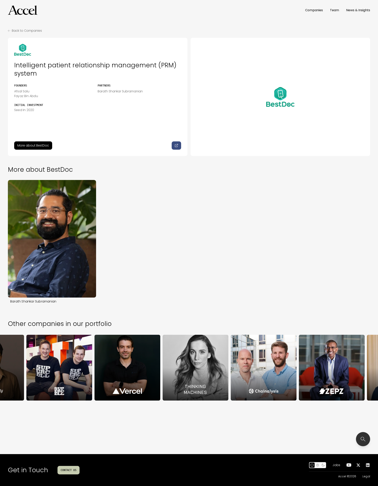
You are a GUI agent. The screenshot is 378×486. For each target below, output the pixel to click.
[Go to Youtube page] (348, 465)
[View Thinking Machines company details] (178, 368)
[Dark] (323, 465)
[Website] (176, 145)
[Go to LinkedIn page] (367, 465)
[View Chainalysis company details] (246, 368)
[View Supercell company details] (41, 368)
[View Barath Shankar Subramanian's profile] (52, 239)
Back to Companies (27, 30)
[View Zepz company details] (314, 368)
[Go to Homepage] (22, 10)
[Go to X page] (358, 465)
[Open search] (363, 439)
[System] (312, 465)
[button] (22, 10)
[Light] (317, 465)
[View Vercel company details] (110, 368)
